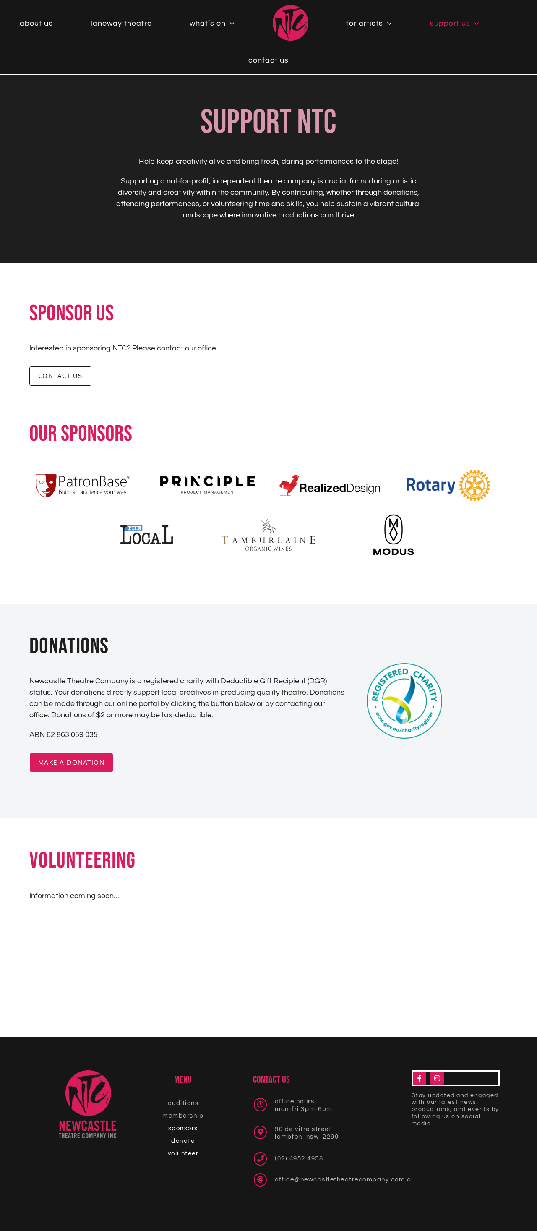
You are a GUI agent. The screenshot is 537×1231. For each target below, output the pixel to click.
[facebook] (419, 1078)
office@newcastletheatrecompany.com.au (345, 1179)
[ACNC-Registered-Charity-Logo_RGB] (404, 667)
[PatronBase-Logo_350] (83, 477)
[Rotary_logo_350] (448, 473)
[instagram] (437, 1078)
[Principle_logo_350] (207, 480)
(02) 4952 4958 (299, 1158)
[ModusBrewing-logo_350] (393, 517)
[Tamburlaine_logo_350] (268, 522)
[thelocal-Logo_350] (146, 529)
